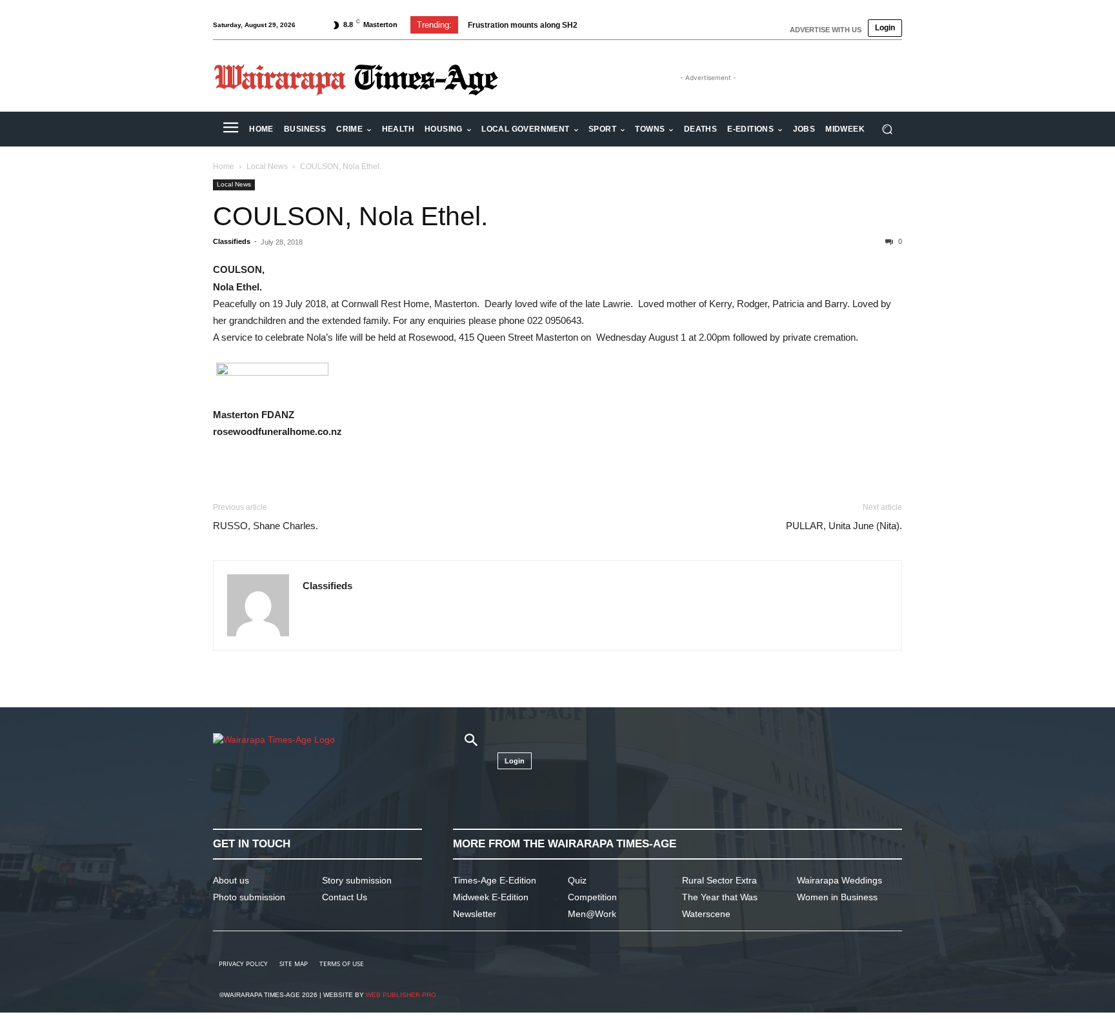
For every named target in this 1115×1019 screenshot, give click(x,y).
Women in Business (837, 897)
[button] (887, 129)
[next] (676, 25)
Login (885, 27)
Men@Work (592, 914)
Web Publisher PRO (401, 994)
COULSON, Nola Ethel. (350, 216)
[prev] (655, 25)
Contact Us (344, 897)
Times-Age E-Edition (494, 880)
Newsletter (474, 914)
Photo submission (249, 897)
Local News (267, 166)
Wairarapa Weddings (839, 880)
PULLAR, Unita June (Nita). (844, 525)
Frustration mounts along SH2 (523, 25)
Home (223, 166)
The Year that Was (720, 897)
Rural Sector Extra (719, 880)
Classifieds (231, 241)
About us (231, 880)
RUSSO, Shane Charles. (265, 525)
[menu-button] (230, 129)
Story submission (357, 880)
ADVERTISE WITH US (825, 30)
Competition (592, 897)
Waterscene (706, 914)
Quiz (577, 880)
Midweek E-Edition (490, 897)
